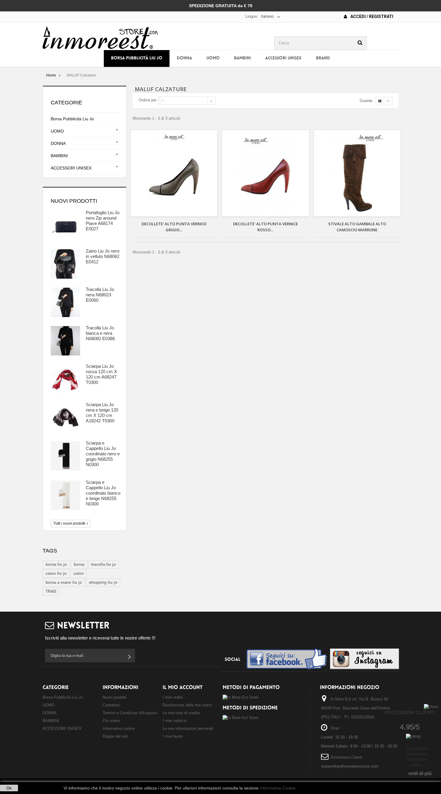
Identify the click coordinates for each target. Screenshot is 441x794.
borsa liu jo (56, 564)
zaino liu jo (56, 573)
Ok (9, 788)
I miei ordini (173, 697)
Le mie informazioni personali (188, 728)
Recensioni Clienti (409, 712)
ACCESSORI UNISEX (283, 58)
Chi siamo (111, 720)
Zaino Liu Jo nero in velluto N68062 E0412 (102, 256)
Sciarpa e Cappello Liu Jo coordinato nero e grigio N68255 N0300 (103, 453)
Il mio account (182, 687)
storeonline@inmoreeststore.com (349, 766)
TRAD (51, 591)
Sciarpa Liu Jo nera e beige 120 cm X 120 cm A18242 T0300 (102, 412)
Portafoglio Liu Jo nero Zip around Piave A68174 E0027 (102, 220)
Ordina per (148, 100)
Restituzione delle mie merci (187, 705)
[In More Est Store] (100, 37)
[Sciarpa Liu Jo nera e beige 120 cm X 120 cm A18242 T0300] (65, 417)
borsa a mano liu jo (64, 582)
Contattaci (111, 705)
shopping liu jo (103, 582)
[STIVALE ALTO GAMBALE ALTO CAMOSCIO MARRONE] (357, 173)
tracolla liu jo (103, 564)
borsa (79, 564)
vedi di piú (420, 773)
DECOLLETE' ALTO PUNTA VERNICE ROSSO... (265, 226)
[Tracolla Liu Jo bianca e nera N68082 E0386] (65, 340)
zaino (79, 573)
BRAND (323, 58)
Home (51, 75)
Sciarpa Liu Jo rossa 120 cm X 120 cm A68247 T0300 (101, 374)
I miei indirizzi (175, 720)
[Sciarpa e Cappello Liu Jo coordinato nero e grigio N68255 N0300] (65, 456)
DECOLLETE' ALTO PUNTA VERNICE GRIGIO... (174, 226)
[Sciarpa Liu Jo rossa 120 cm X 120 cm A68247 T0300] (65, 379)
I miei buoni (173, 736)
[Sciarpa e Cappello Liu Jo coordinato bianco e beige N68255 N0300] (65, 495)
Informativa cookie (119, 728)
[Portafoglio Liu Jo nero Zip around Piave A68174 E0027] (65, 225)
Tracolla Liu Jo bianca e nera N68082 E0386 (100, 333)
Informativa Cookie (278, 788)
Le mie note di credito (181, 713)
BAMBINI (242, 58)
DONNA (184, 58)
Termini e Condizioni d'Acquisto (130, 713)
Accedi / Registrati (371, 16)
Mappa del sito (115, 736)
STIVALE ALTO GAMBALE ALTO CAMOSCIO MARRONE (357, 226)
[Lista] (388, 101)
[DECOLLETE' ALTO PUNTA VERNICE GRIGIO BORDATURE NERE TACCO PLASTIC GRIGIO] (173, 173)
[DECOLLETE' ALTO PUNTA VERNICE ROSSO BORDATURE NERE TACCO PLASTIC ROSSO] (265, 173)
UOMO (213, 58)
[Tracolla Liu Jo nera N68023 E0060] (65, 302)
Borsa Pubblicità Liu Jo (136, 58)
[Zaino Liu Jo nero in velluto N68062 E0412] (65, 264)
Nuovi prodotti (74, 201)
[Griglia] (380, 101)
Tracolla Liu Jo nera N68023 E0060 (100, 295)
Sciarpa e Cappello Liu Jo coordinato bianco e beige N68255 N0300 (103, 493)
